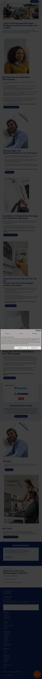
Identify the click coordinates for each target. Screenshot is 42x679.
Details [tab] (21, 333)
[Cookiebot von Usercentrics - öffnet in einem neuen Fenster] (36, 330)
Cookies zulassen (34, 347)
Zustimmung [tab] (7, 333)
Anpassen (20, 347)
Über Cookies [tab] (34, 333)
